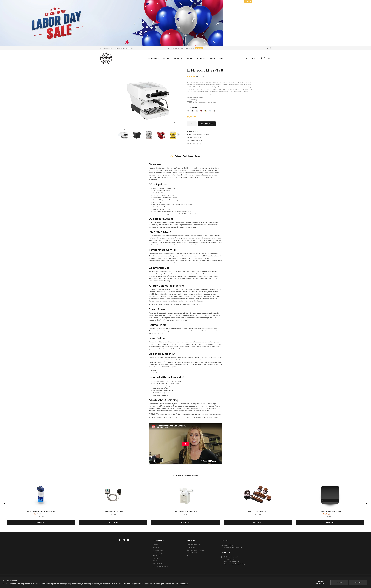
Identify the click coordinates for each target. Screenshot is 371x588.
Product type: (191, 134)
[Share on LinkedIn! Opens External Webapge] (201, 144)
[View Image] (174, 124)
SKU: (188, 140)
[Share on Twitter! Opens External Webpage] (194, 144)
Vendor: (189, 137)
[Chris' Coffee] (106, 58)
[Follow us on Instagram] (270, 48)
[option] (124, 135)
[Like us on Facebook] (264, 48)
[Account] (247, 58)
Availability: (190, 131)
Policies (178, 156)
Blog (188, 555)
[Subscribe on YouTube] (128, 540)
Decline (358, 582)
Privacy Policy (184, 584)
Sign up (256, 58)
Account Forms (157, 563)
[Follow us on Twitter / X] (267, 48)
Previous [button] (119, 134)
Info (171, 156)
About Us (156, 547)
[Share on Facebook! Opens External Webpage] (198, 144)
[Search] (265, 58)
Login (251, 58)
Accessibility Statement (160, 566)
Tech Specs (188, 156)
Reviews (198, 156)
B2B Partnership (158, 561)
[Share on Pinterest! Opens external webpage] (205, 144)
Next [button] (178, 134)
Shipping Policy (157, 553)
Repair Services (158, 550)
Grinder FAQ (191, 547)
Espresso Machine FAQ (194, 544)
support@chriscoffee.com (233, 547)
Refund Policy (157, 555)
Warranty (155, 558)
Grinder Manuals (192, 553)
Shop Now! (199, 48)
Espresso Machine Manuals (195, 550)
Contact (155, 544)
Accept (339, 582)
